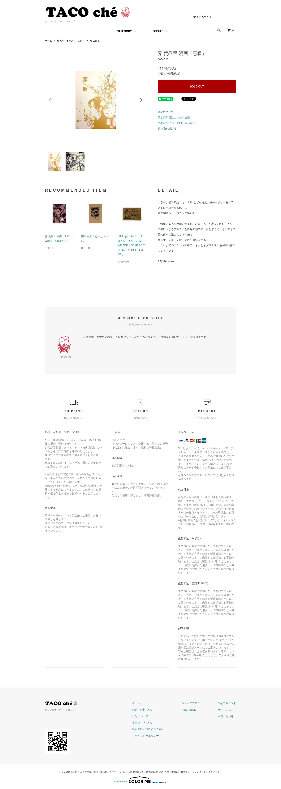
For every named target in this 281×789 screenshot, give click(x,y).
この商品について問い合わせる (176, 123)
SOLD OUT (197, 86)
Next (140, 100)
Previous (51, 100)
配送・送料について (144, 709)
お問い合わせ (225, 716)
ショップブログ (190, 703)
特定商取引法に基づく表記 (174, 117)
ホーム (48, 40)
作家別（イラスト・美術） (71, 40)
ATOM (193, 709)
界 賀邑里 (95, 40)
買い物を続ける (167, 128)
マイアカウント (202, 17)
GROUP (157, 31)
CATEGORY (124, 31)
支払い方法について (144, 722)
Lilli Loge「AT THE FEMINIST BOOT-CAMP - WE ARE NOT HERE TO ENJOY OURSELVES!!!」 (131, 245)
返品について (166, 112)
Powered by (120, 781)
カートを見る (225, 709)
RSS (184, 709)
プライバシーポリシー (145, 735)
